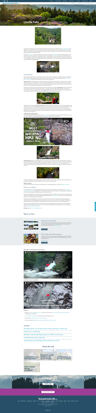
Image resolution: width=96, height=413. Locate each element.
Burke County (30, 54)
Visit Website (44, 229)
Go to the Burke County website (31, 315)
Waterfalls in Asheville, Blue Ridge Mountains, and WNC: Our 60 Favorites (43, 334)
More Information (57, 225)
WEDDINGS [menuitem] (73, 3)
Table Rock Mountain (66, 312)
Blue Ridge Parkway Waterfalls (40, 320)
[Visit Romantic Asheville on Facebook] (45, 410)
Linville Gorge (54, 54)
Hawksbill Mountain (56, 312)
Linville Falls (31, 22)
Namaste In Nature (45, 115)
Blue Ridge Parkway (65, 48)
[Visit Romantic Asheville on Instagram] (48, 410)
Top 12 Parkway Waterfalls (36, 208)
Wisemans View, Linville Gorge (32, 331)
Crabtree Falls (31, 312)
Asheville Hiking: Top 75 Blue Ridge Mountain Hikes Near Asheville (41, 340)
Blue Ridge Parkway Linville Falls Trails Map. (38, 318)
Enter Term (91, 3)
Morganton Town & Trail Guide (48, 220)
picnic (58, 163)
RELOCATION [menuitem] (80, 3)
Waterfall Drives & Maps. (52, 320)
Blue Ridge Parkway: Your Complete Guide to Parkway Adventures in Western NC (45, 328)
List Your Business (95, 206)
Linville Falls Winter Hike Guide (33, 206)
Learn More (49, 384)
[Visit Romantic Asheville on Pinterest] (7, 1)
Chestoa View (38, 312)
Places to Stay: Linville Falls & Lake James (51, 234)
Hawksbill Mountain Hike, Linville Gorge (34, 337)
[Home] (14, 3)
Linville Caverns (56, 195)
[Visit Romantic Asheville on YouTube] (4, 1)
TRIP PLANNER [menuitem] (87, 3)
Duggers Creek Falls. (65, 184)
